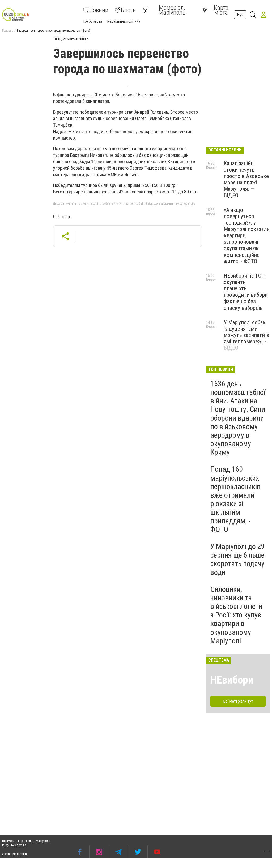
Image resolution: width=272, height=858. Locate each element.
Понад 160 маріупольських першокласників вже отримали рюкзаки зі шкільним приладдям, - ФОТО (235, 499)
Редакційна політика (123, 21)
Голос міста (92, 21)
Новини (98, 10)
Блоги (128, 10)
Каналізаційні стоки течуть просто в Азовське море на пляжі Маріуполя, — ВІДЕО (246, 179)
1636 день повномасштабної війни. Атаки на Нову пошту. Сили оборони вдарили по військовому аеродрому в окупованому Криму (237, 418)
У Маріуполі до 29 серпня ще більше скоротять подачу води (237, 559)
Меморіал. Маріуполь (172, 10)
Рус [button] (240, 14)
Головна (7, 30)
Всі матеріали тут (238, 701)
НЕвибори (231, 680)
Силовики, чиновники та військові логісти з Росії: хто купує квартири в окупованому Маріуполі (236, 615)
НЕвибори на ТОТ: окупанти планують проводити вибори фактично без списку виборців (246, 292)
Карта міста (221, 10)
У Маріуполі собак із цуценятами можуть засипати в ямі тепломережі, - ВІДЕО (246, 335)
